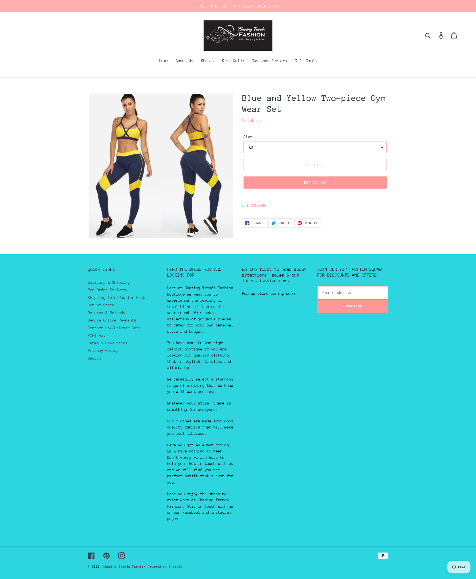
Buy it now (315, 182)
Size (248, 137)
